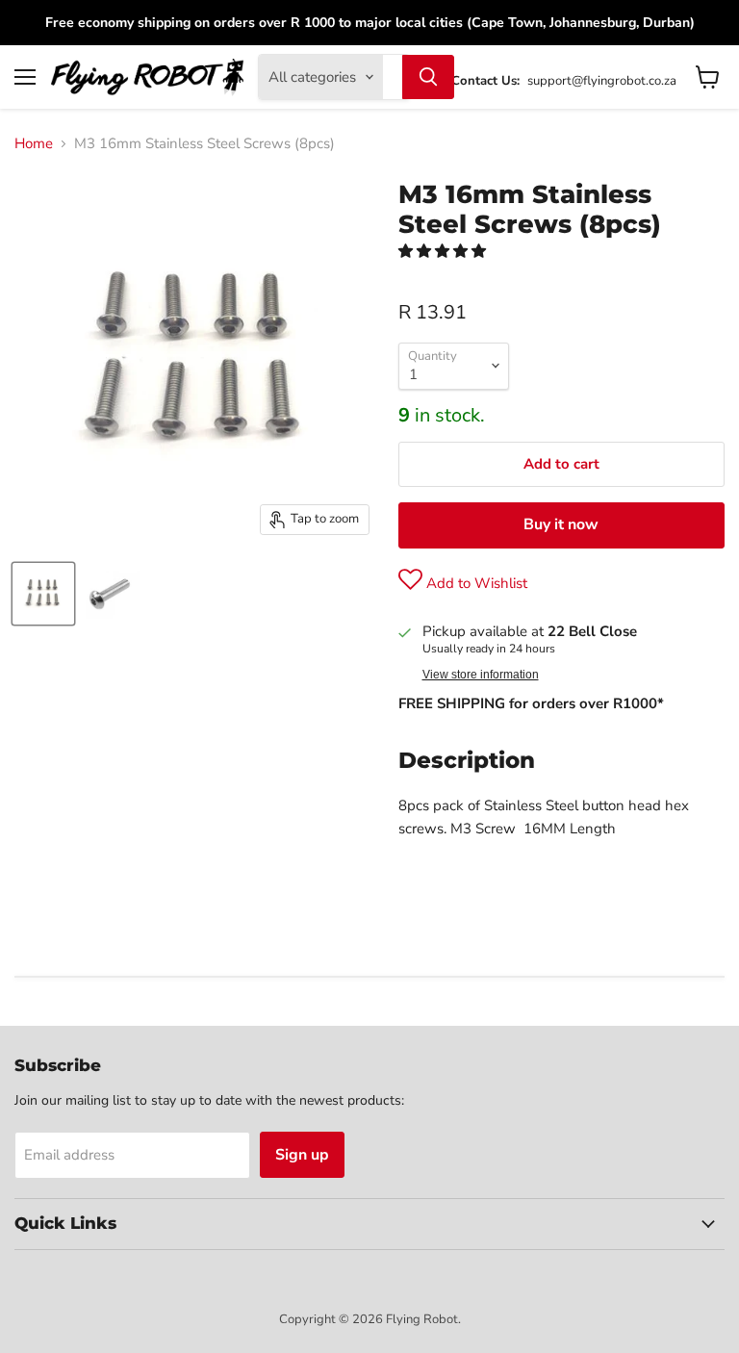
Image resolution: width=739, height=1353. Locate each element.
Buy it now (561, 524)
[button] (444, 251)
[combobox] (392, 77)
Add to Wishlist (474, 583)
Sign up (302, 1154)
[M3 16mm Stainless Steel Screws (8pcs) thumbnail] (43, 594)
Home (33, 144)
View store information (480, 674)
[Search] (428, 77)
